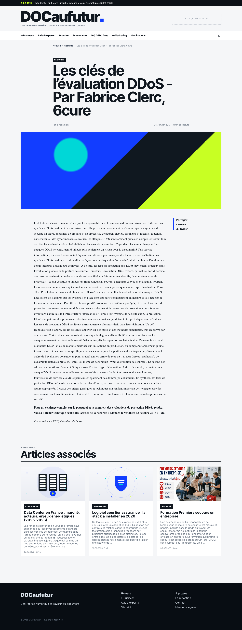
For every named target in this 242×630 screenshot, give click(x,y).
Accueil (57, 46)
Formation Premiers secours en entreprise (187, 514)
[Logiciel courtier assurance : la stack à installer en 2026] (121, 484)
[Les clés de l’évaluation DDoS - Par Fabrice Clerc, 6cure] (121, 170)
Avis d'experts (46, 35)
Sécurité (63, 35)
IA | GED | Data (99, 35)
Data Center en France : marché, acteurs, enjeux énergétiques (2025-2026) (74, 3)
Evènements (80, 35)
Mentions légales (185, 607)
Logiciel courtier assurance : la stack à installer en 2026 (119, 514)
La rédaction (183, 598)
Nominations (138, 35)
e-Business (27, 35)
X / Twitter (182, 229)
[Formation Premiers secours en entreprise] (189, 484)
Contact (180, 602)
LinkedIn (181, 224)
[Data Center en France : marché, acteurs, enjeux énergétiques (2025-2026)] (53, 484)
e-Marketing (119, 35)
